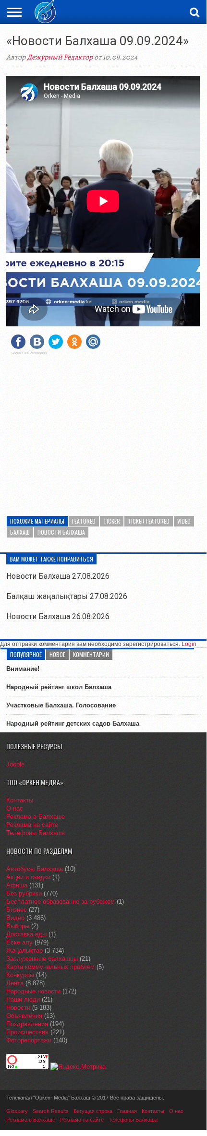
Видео (15, 917)
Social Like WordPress (29, 353)
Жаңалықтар (24, 950)
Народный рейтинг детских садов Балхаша (72, 723)
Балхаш (20, 532)
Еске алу (19, 942)
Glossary (17, 1111)
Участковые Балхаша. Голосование (61, 705)
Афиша (16, 885)
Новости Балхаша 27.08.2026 (58, 576)
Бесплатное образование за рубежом (60, 901)
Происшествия (27, 1032)
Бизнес (16, 909)
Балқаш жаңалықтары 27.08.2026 (66, 596)
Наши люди (23, 999)
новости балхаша (61, 532)
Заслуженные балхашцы (42, 958)
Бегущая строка (92, 1111)
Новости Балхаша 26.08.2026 (58, 616)
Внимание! (22, 668)
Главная (127, 1111)
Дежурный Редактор (60, 57)
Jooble (15, 764)
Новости (18, 1007)
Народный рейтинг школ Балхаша (58, 687)
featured (84, 521)
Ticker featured (149, 521)
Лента (15, 983)
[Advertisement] (103, 429)
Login (189, 644)
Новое (57, 654)
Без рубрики (24, 893)
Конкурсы (20, 975)
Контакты (19, 800)
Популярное (26, 654)
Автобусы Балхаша (34, 869)
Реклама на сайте (32, 824)
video (184, 521)
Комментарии (91, 654)
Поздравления (27, 1024)
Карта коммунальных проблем (50, 966)
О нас (14, 808)
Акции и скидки (28, 877)
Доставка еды (26, 934)
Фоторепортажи (28, 1040)
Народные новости (33, 991)
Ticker (111, 521)
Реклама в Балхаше (35, 816)
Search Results (51, 1111)
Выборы (17, 926)
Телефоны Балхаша (35, 833)
